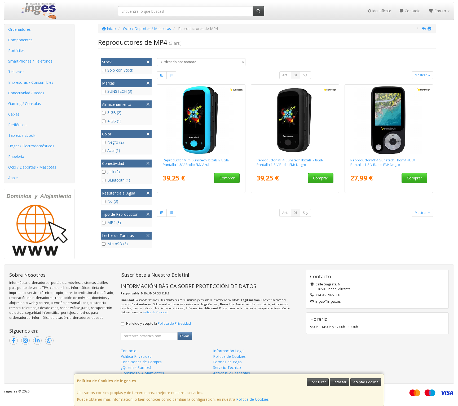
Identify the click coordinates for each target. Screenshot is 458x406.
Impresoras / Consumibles (30, 82)
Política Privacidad (136, 356)
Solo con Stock (120, 70)
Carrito (440, 10)
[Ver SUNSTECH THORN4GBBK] (388, 120)
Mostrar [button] (421, 75)
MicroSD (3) (117, 243)
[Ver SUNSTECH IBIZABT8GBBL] (201, 120)
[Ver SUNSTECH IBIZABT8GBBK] (295, 120)
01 (295, 75)
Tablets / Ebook (21, 135)
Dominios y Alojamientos (142, 373)
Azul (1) (113, 150)
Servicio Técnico (227, 367)
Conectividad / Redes (26, 92)
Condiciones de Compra (141, 361)
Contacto (412, 10)
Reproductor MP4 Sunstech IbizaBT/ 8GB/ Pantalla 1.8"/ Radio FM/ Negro (290, 162)
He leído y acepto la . (159, 323)
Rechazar (339, 382)
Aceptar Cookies (365, 382)
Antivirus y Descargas (231, 373)
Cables (14, 114)
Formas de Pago (227, 361)
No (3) (112, 201)
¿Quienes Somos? (136, 367)
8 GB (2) (114, 112)
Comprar (227, 177)
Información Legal (228, 350)
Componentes (20, 39)
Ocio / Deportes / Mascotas (32, 167)
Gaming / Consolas (24, 103)
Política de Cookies (252, 399)
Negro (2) (115, 142)
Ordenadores (19, 29)
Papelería (16, 156)
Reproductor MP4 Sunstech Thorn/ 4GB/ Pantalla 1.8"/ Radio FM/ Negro (382, 162)
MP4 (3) (114, 222)
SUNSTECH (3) (119, 91)
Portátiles (16, 50)
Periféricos (17, 124)
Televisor (16, 71)
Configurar (318, 382)
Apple (13, 177)
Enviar (184, 336)
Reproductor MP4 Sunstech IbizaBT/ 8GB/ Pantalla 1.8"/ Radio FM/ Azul (196, 162)
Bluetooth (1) (118, 180)
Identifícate (381, 10)
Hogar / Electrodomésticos (31, 145)
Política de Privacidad (155, 312)
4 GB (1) (114, 120)
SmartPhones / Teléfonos (30, 61)
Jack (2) (113, 171)
